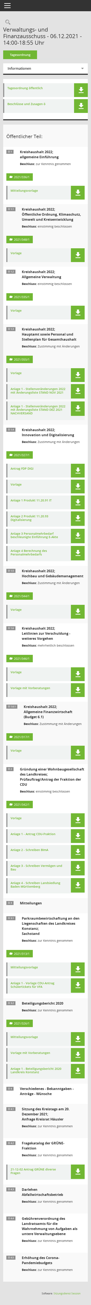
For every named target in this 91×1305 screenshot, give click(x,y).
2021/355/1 (22, 359)
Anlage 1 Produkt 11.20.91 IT (31, 500)
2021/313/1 (22, 954)
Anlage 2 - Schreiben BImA (29, 850)
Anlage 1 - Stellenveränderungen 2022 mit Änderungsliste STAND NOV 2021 (38, 390)
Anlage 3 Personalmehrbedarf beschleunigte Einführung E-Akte (34, 535)
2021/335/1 (22, 297)
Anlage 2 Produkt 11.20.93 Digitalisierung (29, 518)
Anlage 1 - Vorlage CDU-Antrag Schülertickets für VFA (32, 985)
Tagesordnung (20, 55)
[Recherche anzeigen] (6, 22)
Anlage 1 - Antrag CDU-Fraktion (33, 834)
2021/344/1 (22, 596)
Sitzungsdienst (67, 1293)
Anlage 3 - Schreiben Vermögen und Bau (36, 867)
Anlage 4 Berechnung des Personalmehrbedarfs (29, 552)
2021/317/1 (22, 737)
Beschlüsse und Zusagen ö (26, 104)
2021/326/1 (22, 1023)
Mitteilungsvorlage (24, 191)
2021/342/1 (22, 804)
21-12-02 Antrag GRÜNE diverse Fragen (33, 1171)
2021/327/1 (22, 455)
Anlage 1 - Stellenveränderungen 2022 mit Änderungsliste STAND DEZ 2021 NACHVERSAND (38, 410)
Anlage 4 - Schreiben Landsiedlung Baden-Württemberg (35, 885)
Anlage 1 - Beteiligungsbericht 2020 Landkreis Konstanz (36, 1070)
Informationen (19, 68)
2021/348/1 (22, 239)
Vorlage (16, 253)
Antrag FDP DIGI (22, 469)
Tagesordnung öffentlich (25, 88)
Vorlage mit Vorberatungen (30, 688)
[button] (81, 90)
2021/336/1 (22, 177)
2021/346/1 (22, 659)
